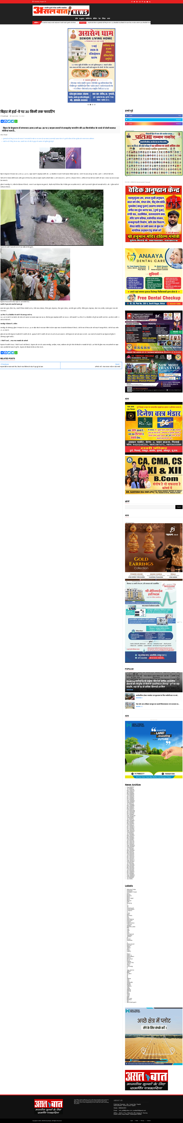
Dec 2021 (130, 863)
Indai (128, 936)
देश (100, 18)
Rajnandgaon (130, 962)
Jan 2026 (130, 802)
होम (76, 18)
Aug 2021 (130, 867)
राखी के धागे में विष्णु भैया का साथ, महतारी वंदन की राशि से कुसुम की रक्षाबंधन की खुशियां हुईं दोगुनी (28, 148)
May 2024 (130, 827)
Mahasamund (130, 950)
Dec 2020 (130, 877)
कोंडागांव (129, 991)
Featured (129, 930)
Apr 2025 (130, 813)
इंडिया (128, 978)
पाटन (128, 998)
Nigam (128, 952)
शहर (128, 1007)
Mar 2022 (130, 859)
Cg (127, 912)
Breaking (129, 909)
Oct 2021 (130, 865)
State (128, 971)
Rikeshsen (130, 965)
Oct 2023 (130, 835)
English (81, 18)
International (130, 940)
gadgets (129, 931)
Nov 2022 (130, 849)
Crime (128, 919)
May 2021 (130, 871)
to (127, 974)
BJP (128, 908)
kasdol (128, 945)
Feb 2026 (130, 801)
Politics (129, 957)
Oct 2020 (130, 880)
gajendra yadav (131, 933)
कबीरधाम (129, 985)
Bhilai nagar (130, 904)
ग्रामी (128, 993)
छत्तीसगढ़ (89, 18)
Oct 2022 (130, 850)
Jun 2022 (130, 855)
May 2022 (130, 856)
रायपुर (128, 1002)
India (128, 939)
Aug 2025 (130, 808)
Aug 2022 (130, 853)
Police (128, 956)
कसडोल (129, 990)
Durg (128, 924)
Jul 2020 (130, 884)
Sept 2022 (131, 851)
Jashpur (129, 943)
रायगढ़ (128, 1001)
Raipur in (129, 961)
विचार (128, 1003)
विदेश (104, 18)
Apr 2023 (130, 843)
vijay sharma (130, 976)
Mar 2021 (130, 874)
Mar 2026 (130, 799)
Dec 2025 (130, 803)
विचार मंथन (129, 1005)
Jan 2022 (130, 861)
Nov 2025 (130, 804)
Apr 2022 (130, 858)
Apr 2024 (130, 828)
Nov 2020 (130, 879)
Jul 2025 (130, 809)
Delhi (128, 920)
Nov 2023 (130, 834)
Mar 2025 (130, 814)
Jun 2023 (130, 840)
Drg (128, 923)
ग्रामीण (128, 995)
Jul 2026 (130, 794)
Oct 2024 (130, 820)
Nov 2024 (130, 819)
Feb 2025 (130, 815)
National (129, 951)
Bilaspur (129, 907)
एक (127, 981)
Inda (128, 935)
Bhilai (128, 903)
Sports (128, 970)
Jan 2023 (130, 846)
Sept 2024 (131, 822)
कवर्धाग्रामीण (130, 988)
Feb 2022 (130, 860)
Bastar (128, 900)
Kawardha (129, 946)
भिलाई (128, 1000)
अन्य (108, 18)
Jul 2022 (130, 854)
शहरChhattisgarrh (131, 1008)
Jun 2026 (130, 796)
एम (127, 982)
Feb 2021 (130, 875)
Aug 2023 (130, 838)
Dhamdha (129, 922)
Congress (129, 917)
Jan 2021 (130, 876)
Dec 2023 (130, 833)
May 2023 (130, 841)
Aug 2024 (130, 823)
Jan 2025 (131, 817)
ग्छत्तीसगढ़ (129, 992)
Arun (128, 899)
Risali (128, 966)
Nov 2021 (130, 864)
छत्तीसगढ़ (129, 997)
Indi (128, 938)
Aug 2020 (130, 882)
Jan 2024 (130, 832)
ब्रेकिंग (95, 18)
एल (127, 983)
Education (129, 926)
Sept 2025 (131, 807)
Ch (127, 913)
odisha (128, 954)
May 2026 (130, 797)
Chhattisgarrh (80, 22)
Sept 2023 (131, 837)
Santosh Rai (130, 969)
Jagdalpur (129, 941)
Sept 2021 (131, 866)
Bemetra (129, 902)
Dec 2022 (130, 848)
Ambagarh (130, 897)
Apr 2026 (130, 798)
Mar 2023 (130, 844)
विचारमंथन (129, 1006)
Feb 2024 (130, 830)
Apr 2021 (130, 872)
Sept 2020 (131, 881)
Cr (127, 918)
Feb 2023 (130, 845)
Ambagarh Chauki (132, 898)
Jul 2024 (130, 824)
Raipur (128, 960)
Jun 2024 (130, 825)
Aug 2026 (130, 793)
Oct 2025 (130, 806)
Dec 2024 (131, 818)
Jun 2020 (130, 885)
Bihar (128, 905)
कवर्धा (128, 987)
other (128, 955)
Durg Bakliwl (130, 925)
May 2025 (130, 812)
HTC (128, 934)
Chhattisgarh (130, 914)
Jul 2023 (130, 839)
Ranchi (129, 964)
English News (130, 929)
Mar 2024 (130, 829)
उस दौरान (129, 980)
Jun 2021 (130, 870)
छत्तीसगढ (129, 996)
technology (130, 972)
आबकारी (129, 977)
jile (127, 944)
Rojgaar (129, 967)
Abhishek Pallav (131, 895)
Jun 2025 (130, 810)
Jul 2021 (130, 869)
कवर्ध (128, 986)
